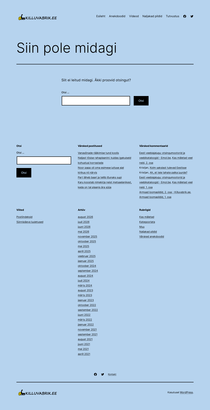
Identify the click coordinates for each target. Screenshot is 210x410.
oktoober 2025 (87, 241)
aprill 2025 (84, 251)
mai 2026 (83, 231)
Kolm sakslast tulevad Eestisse (168, 167)
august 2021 (85, 339)
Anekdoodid (117, 16)
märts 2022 (85, 319)
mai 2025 (83, 246)
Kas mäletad (146, 216)
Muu (141, 226)
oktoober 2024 (87, 265)
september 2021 (87, 334)
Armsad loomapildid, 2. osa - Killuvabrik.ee (164, 192)
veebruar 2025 (87, 256)
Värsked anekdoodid (151, 236)
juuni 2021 (84, 344)
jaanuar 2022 (86, 324)
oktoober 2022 (87, 305)
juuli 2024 (84, 280)
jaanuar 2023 (86, 300)
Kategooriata (147, 221)
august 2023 (85, 290)
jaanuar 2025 (86, 260)
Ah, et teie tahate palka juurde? (168, 172)
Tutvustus (172, 16)
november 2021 (87, 329)
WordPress (186, 392)
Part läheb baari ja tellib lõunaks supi (100, 177)
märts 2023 (85, 295)
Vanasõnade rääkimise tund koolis (98, 152)
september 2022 (88, 309)
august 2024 (85, 275)
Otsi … (65, 92)
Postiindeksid (24, 216)
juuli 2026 (83, 221)
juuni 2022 (84, 314)
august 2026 (85, 216)
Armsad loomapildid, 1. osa (155, 196)
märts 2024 (85, 285)
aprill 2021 (84, 353)
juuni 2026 (84, 226)
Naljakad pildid (152, 16)
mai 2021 (83, 348)
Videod (134, 16)
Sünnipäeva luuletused (29, 221)
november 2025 (87, 236)
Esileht (100, 16)
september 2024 (88, 270)
